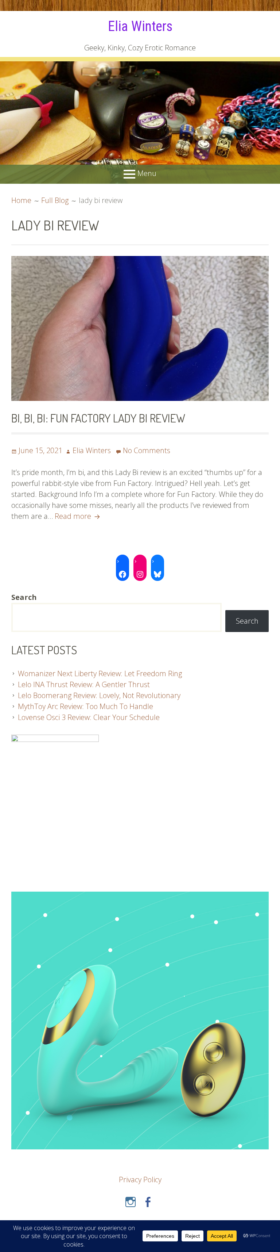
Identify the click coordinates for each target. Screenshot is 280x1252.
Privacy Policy (140, 1179)
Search (247, 621)
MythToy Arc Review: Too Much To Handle (85, 706)
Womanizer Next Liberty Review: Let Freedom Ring (100, 673)
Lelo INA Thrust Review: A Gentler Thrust (84, 684)
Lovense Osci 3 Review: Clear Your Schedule (89, 717)
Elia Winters (140, 26)
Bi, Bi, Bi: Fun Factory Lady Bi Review (98, 417)
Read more (78, 516)
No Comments (146, 450)
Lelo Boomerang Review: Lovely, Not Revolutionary (99, 695)
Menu (146, 174)
